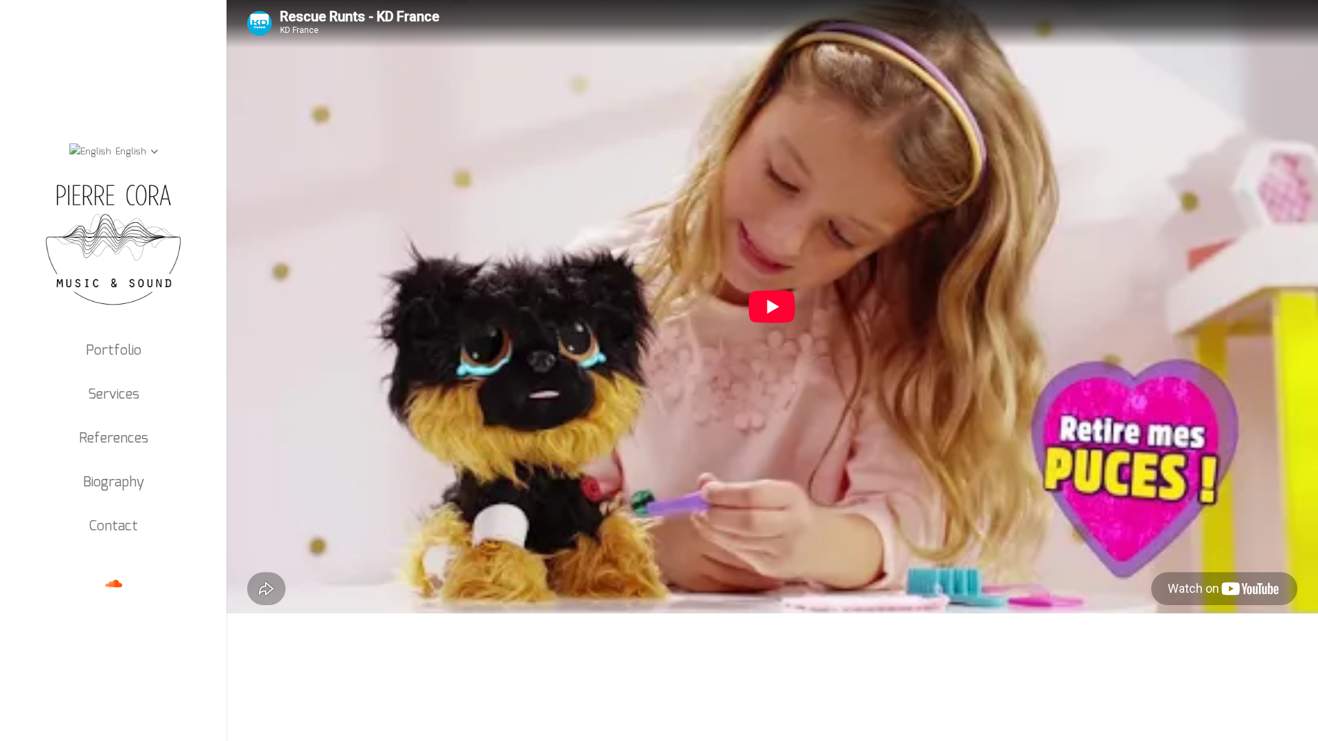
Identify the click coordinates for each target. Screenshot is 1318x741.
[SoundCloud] (113, 584)
